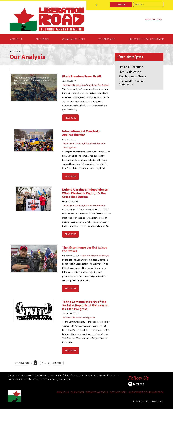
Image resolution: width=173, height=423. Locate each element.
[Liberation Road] (47, 19)
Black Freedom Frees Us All (81, 76)
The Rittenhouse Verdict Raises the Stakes (84, 249)
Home (12, 51)
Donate (121, 4)
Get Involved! (106, 39)
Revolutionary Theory (133, 76)
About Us (16, 39)
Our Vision (42, 39)
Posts (18, 51)
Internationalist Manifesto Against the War (81, 133)
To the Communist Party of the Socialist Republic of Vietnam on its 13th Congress (85, 305)
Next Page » (57, 362)
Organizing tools (73, 39)
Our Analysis (103, 85)
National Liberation (72, 85)
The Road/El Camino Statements (90, 143)
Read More (70, 117)
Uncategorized (69, 147)
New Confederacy (90, 85)
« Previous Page (22, 362)
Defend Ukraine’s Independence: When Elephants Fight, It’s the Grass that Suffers (85, 193)
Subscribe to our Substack (146, 39)
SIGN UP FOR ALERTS (153, 19)
